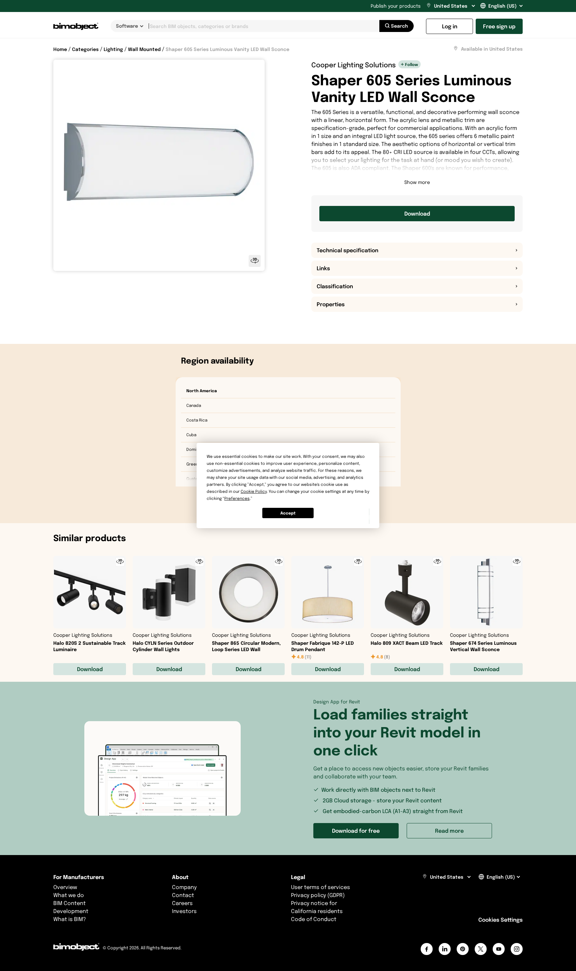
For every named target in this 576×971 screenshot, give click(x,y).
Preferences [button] (237, 498)
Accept (288, 513)
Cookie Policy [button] (254, 491)
